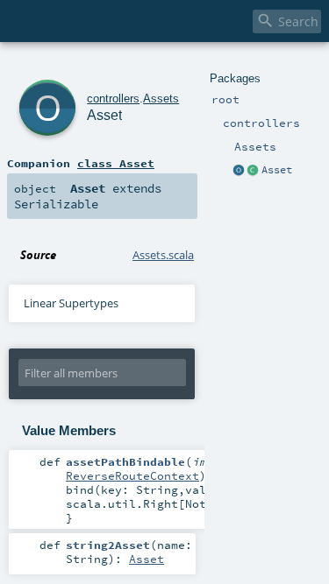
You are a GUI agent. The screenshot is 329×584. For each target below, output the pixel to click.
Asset (276, 170)
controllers (113, 98)
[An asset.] (254, 171)
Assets (161, 98)
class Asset (115, 163)
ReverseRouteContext (132, 475)
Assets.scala (163, 255)
